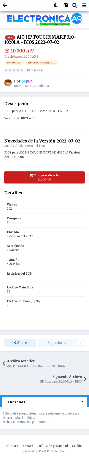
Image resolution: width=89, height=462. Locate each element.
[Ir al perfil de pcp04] (8, 82)
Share (21, 343)
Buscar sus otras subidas (31, 86)
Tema (27, 446)
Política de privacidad (52, 446)
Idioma (11, 446)
